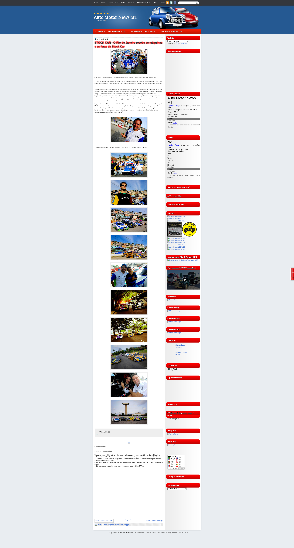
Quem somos (113, 3)
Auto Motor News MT (115, 17)
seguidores (180, 346)
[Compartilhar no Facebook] (109, 432)
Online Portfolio (157, 533)
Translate (183, 43)
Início (96, 3)
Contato (103, 3)
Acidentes (99, 31)
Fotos (163, 3)
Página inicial (129, 520)
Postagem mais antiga (154, 521)
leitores (181, 353)
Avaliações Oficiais (115, 31)
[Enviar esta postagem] (100, 431)
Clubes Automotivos (144, 3)
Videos (156, 3)
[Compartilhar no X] (107, 432)
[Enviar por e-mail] (102, 432)
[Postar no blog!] (105, 432)
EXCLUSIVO (149, 31)
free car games (183, 533)
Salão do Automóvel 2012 (169, 31)
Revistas (131, 3)
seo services (147, 533)
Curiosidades (134, 31)
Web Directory (166, 533)
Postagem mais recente (104, 521)
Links (123, 3)
